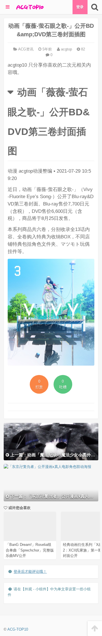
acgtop (66, 49)
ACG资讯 (25, 49)
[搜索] (95, 7)
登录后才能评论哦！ (30, 571)
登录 (80, 7)
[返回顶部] (95, 628)
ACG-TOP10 (17, 629)
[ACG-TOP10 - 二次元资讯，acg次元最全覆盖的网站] (29, 7)
